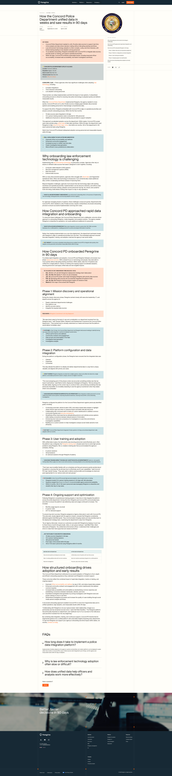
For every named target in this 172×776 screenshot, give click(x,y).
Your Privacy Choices (69, 772)
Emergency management (92, 745)
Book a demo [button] (130, 2)
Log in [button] (123, 2)
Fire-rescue (90, 741)
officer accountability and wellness (62, 584)
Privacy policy (57, 772)
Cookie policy (49, 772)
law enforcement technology (62, 162)
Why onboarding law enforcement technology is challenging (118, 41)
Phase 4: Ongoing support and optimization (118, 57)
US (41, 747)
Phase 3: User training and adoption (116, 55)
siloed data (86, 177)
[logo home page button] (43, 2)
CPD (48, 76)
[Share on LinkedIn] (112, 67)
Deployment (109, 743)
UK (44, 747)
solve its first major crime (60, 125)
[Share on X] (116, 67)
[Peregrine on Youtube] (45, 740)
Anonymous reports (91, 763)
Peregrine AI (109, 739)
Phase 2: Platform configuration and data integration (120, 52)
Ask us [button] (45, 685)
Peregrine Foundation (111, 737)
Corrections (90, 739)
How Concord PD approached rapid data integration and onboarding (119, 45)
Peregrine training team (69, 444)
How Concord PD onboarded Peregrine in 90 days (118, 48)
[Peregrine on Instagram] (48, 740)
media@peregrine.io (46, 744)
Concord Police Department (57, 102)
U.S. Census (53, 76)
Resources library (129, 737)
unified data (61, 123)
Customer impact (129, 739)
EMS (88, 743)
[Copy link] (119, 67)
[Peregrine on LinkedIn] (41, 740)
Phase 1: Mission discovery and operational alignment (120, 50)
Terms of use (42, 772)
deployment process (52, 260)
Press (127, 741)
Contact (89, 761)
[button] (119, 2)
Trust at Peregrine (110, 741)
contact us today (53, 622)
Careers (89, 759)
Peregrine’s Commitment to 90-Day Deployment (62, 313)
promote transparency (67, 413)
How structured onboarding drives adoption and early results (119, 61)
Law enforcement (91, 737)
